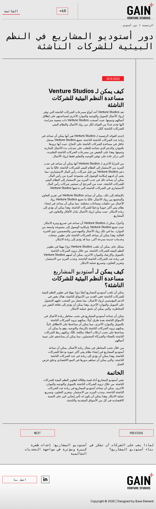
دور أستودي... (128, 25)
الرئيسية (148, 25)
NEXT (37, 433)
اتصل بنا (19, 480)
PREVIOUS (136, 433)
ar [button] (64, 10)
